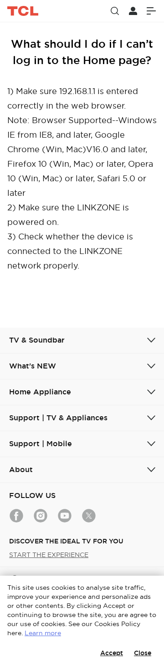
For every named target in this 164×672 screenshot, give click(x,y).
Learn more (43, 633)
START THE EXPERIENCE (48, 555)
